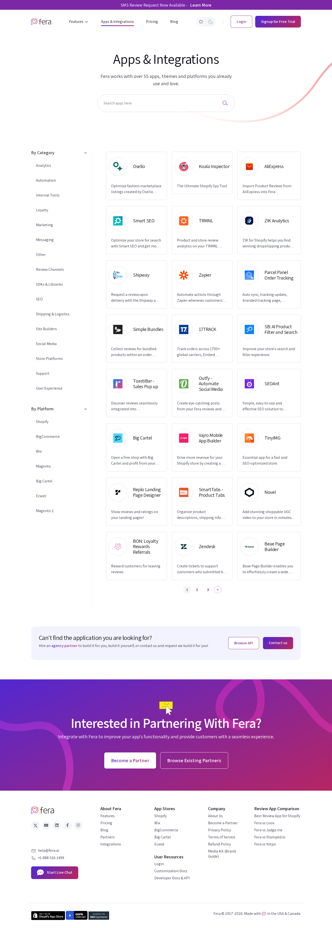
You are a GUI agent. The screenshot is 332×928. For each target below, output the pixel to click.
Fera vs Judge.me (268, 830)
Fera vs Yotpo (265, 844)
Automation (46, 180)
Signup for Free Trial (278, 21)
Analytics (43, 165)
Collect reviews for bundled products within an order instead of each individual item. (133, 352)
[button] (79, 22)
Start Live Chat (59, 872)
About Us (215, 815)
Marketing (44, 224)
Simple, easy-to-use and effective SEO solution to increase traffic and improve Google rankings (265, 406)
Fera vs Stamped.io (269, 837)
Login (159, 863)
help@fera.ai (48, 850)
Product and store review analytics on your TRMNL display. (197, 243)
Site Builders (46, 328)
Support (42, 373)
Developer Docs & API (172, 878)
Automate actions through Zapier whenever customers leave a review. (200, 297)
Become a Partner (223, 822)
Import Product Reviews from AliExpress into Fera (267, 188)
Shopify (42, 421)
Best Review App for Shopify (277, 815)
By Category (42, 152)
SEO (39, 299)
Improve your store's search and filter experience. (269, 351)
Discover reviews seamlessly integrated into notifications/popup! (134, 406)
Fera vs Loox (264, 822)
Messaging (45, 239)
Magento (43, 466)
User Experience (49, 388)
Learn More (200, 5)
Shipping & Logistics (53, 314)
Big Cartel (44, 481)
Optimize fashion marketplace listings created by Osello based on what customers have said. (136, 189)
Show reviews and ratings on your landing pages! (134, 514)
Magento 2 (45, 510)
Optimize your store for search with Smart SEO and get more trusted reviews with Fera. (136, 243)
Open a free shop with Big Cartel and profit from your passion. (133, 460)
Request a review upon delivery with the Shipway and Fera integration (135, 297)
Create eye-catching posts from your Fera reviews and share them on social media (200, 406)
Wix (39, 451)
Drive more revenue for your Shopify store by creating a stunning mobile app (200, 460)
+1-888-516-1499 (51, 857)
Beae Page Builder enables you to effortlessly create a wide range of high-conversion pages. (269, 569)
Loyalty (42, 210)
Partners (107, 837)
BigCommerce (48, 436)
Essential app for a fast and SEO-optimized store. (265, 460)
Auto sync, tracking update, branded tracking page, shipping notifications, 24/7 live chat (269, 297)
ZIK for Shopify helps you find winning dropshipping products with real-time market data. (269, 243)
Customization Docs (170, 870)
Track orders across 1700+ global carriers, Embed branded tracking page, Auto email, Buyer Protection (200, 352)
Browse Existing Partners (194, 760)
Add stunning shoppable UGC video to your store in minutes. (267, 514)
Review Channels (50, 269)
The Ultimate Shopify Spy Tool (202, 185)
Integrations (110, 844)
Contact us (278, 642)
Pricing (106, 822)
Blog (104, 830)
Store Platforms (49, 358)
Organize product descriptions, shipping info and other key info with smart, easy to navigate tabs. (202, 515)
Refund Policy (219, 844)
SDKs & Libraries (49, 284)
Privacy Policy (219, 830)
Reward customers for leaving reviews (135, 568)
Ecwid (41, 495)
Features (107, 815)
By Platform (42, 409)
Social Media (46, 343)
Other (41, 254)
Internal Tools (48, 195)
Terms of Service (221, 837)
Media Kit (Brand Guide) (222, 854)
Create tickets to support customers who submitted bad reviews (202, 569)
